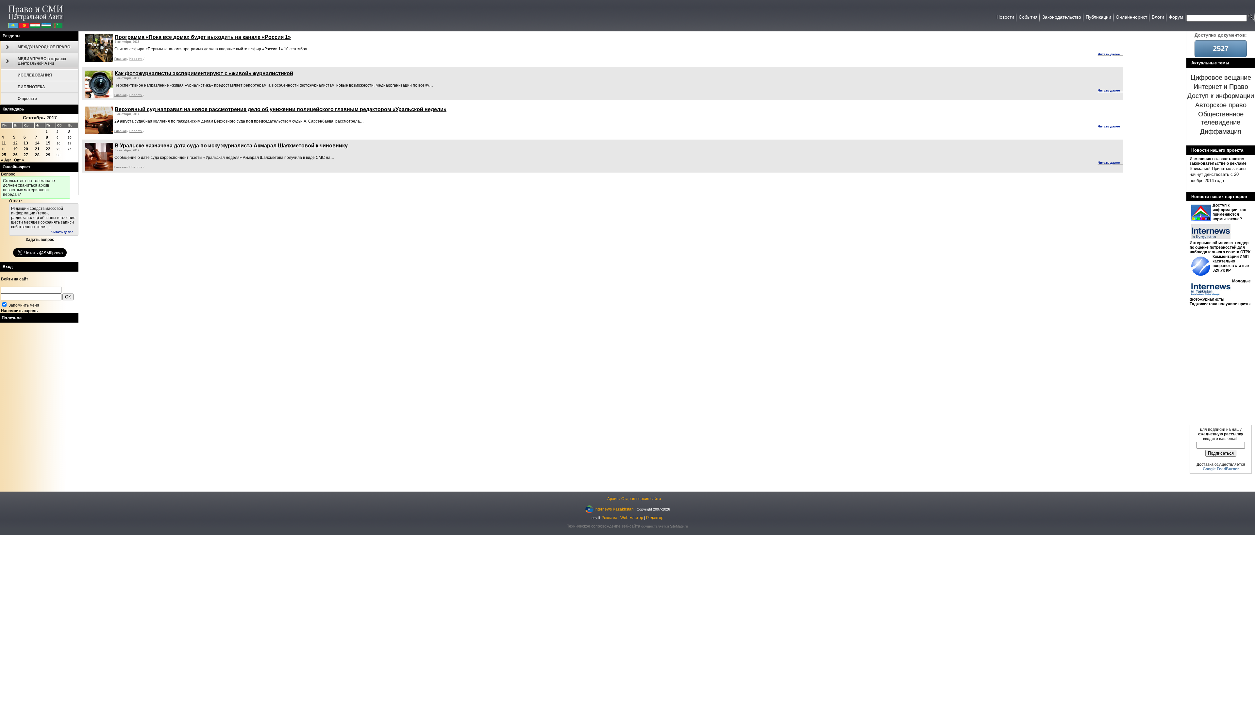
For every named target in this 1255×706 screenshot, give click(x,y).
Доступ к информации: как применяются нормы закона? (1229, 212)
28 (37, 155)
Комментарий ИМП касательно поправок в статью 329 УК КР (1231, 263)
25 (4, 155)
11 (4, 143)
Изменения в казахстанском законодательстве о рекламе (1218, 161)
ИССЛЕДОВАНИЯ (35, 75)
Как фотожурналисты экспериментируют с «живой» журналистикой (204, 73)
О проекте (27, 98)
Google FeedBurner (1221, 469)
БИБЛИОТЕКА (31, 87)
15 (48, 143)
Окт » (19, 160)
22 (48, 149)
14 (37, 143)
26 (15, 155)
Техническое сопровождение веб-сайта (603, 526)
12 (15, 143)
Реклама (609, 517)
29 (48, 155)
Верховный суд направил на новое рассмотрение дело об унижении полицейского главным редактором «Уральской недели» (280, 109)
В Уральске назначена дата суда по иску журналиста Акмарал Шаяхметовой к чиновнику (231, 145)
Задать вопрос (39, 239)
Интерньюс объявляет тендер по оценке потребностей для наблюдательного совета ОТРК (1220, 247)
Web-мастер (631, 517)
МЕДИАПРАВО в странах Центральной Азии (42, 61)
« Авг (6, 160)
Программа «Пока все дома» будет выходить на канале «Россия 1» (203, 37)
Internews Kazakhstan (614, 509)
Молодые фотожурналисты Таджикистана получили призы (1220, 292)
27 (26, 155)
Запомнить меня (23, 305)
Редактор (654, 517)
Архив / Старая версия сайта (634, 498)
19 (15, 149)
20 (26, 149)
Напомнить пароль (19, 311)
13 (26, 143)
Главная (120, 58)
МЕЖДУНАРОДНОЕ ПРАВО (44, 47)
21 (37, 149)
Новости (135, 58)
